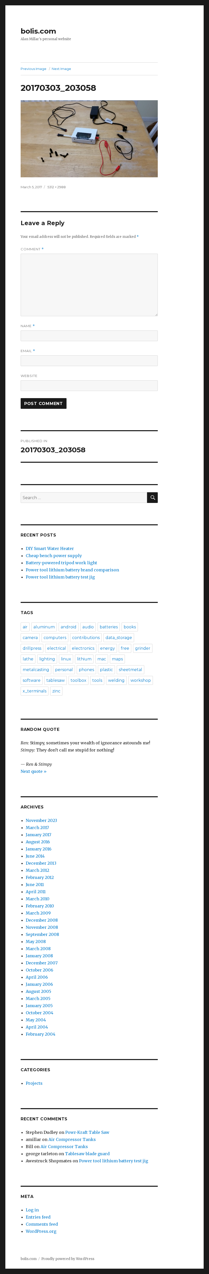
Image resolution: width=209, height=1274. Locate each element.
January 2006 (39, 984)
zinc (56, 691)
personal (64, 669)
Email (28, 351)
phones (86, 669)
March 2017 (37, 827)
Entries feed (38, 1217)
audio (88, 627)
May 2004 (36, 1019)
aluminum (44, 627)
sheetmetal (130, 669)
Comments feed (42, 1224)
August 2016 (38, 841)
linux (66, 659)
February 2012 (40, 877)
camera (30, 637)
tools (97, 680)
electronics (83, 648)
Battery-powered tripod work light (61, 562)
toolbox (78, 680)
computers (55, 637)
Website (29, 376)
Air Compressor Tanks (72, 1139)
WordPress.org (41, 1231)
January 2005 (39, 1005)
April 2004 (37, 1027)
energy (107, 648)
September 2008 (42, 934)
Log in (32, 1209)
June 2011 (35, 884)
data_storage (119, 637)
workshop (140, 680)
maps (117, 659)
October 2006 (39, 970)
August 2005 (38, 991)
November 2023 (41, 820)
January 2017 (38, 834)
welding (116, 680)
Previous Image (33, 69)
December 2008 (42, 920)
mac (101, 659)
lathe (28, 659)
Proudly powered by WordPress (67, 1259)
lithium (84, 659)
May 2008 (36, 941)
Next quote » (34, 771)
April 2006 (37, 977)
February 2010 (40, 905)
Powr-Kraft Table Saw (87, 1132)
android (68, 627)
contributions (86, 637)
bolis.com (38, 31)
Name (28, 326)
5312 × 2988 (56, 187)
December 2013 (41, 863)
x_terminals (34, 691)
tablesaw (55, 680)
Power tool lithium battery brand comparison (72, 569)
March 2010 (37, 898)
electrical (56, 648)
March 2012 (37, 870)
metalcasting (36, 669)
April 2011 (36, 891)
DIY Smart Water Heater (50, 548)
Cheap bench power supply (54, 555)
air (25, 627)
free (125, 648)
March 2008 (38, 948)
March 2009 (38, 913)
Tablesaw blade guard (87, 1153)
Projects (34, 1083)
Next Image (61, 69)
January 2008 (39, 955)
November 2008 (42, 927)
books (130, 627)
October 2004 (39, 1012)
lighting (47, 659)
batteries (109, 627)
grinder (142, 648)
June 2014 (35, 856)
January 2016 (38, 848)
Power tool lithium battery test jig (60, 577)
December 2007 (42, 962)
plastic (106, 669)
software (32, 680)
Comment (32, 249)
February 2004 (40, 1034)
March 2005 (38, 998)
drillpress (32, 648)
